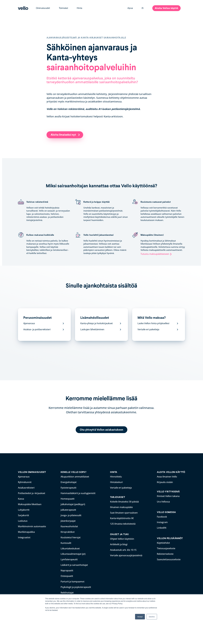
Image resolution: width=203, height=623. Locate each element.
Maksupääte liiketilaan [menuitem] (29, 504)
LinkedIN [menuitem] (161, 527)
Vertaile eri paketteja (148, 329)
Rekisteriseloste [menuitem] (165, 553)
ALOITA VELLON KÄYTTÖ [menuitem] (171, 472)
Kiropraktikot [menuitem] (68, 531)
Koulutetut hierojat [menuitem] (71, 537)
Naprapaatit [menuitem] (67, 570)
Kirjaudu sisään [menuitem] (165, 482)
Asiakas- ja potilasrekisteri (37, 329)
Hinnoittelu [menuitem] (116, 476)
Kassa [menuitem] (21, 498)
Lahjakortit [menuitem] (23, 509)
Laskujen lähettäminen (92, 329)
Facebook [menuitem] (162, 516)
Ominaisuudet (43, 8)
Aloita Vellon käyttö (166, 8)
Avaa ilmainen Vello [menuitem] (167, 476)
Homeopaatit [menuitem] (67, 498)
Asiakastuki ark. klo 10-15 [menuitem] (123, 549)
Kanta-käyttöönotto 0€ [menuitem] (122, 518)
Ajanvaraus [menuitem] (24, 476)
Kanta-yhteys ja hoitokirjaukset (96, 323)
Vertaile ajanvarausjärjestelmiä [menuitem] (126, 555)
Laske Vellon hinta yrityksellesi (153, 323)
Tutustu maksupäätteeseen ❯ (156, 253)
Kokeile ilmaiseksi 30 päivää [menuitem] (124, 501)
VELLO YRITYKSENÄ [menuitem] (168, 491)
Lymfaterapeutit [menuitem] (69, 559)
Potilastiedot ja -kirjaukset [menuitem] (31, 493)
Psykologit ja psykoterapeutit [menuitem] (76, 587)
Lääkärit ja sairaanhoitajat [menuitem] (74, 564)
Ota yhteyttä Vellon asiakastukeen (101, 430)
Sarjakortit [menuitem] (23, 515)
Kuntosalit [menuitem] (66, 542)
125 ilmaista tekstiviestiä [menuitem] (122, 523)
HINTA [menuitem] (113, 472)
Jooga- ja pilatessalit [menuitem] (71, 515)
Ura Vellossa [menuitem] (163, 501)
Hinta (79, 8)
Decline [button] (152, 616)
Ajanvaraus (29, 323)
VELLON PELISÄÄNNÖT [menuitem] (170, 538)
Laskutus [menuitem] (22, 520)
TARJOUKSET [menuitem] (117, 497)
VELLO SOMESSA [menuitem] (166, 512)
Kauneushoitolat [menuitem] (69, 526)
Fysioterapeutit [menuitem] (68, 487)
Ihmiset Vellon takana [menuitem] (168, 496)
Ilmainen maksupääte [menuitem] (121, 507)
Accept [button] (140, 616)
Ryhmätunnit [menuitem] (24, 482)
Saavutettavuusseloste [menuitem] (168, 559)
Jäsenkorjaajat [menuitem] (68, 520)
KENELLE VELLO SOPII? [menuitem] (73, 472)
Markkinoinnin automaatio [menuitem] (32, 526)
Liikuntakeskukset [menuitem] (70, 548)
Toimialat (63, 8)
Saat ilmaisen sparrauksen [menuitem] (124, 512)
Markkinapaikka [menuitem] (26, 531)
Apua (130, 8)
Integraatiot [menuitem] (24, 537)
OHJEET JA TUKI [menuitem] (119, 534)
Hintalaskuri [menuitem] (116, 482)
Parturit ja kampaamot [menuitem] (72, 581)
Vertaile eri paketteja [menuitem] (121, 487)
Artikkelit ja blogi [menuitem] (118, 544)
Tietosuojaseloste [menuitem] (166, 548)
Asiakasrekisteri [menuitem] (26, 487)
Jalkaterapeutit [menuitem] (68, 509)
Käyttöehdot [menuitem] (163, 542)
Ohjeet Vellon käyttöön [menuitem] (122, 538)
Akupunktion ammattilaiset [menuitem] (75, 476)
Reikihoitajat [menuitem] (67, 592)
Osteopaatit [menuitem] (67, 576)
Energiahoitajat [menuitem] (69, 482)
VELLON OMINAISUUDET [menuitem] (32, 472)
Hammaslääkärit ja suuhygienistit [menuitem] (78, 493)
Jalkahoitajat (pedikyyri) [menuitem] (73, 504)
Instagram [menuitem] (162, 522)
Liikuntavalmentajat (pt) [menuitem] (73, 553)
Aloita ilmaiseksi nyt (64, 135)
